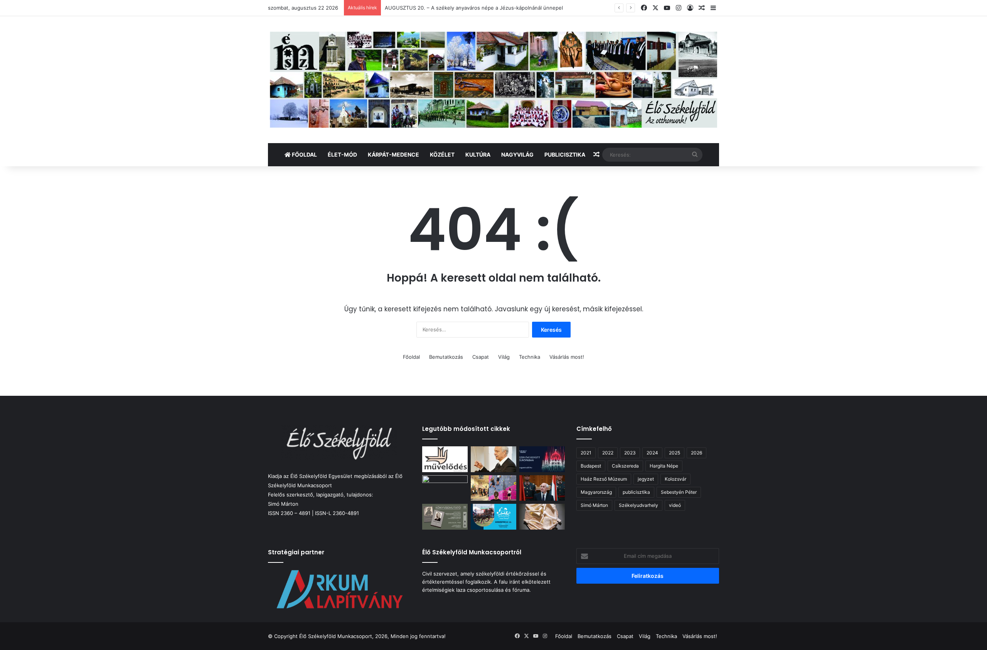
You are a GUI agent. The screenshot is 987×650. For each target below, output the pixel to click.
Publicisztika (564, 154)
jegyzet (646, 479)
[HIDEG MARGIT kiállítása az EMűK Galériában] (542, 517)
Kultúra (477, 154)
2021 (586, 453)
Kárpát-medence (393, 154)
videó (675, 505)
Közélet (442, 154)
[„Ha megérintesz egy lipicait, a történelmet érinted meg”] (493, 517)
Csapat (480, 357)
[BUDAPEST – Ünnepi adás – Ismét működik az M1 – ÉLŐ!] (542, 459)
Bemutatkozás (446, 357)
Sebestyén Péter (679, 492)
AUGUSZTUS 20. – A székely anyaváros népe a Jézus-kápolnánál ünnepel (474, 8)
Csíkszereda (625, 466)
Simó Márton (594, 505)
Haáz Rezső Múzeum (604, 479)
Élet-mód (342, 154)
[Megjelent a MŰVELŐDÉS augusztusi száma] (445, 459)
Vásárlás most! (566, 357)
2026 (696, 453)
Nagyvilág (517, 154)
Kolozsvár (675, 479)
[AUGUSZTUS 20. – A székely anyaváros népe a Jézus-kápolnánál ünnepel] (445, 488)
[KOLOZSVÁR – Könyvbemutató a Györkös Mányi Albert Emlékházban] (445, 517)
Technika (529, 357)
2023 (630, 453)
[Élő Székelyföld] (493, 80)
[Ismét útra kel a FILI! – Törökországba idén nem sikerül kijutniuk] (493, 459)
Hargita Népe (664, 466)
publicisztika (636, 492)
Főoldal (304, 154)
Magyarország (596, 492)
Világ (504, 357)
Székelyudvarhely (638, 505)
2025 (674, 453)
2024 (652, 453)
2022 (607, 453)
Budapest (591, 466)
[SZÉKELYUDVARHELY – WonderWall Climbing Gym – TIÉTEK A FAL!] (493, 488)
